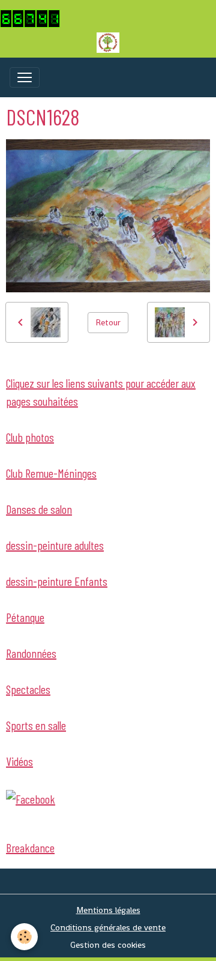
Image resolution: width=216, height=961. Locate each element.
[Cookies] (24, 936)
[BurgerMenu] (25, 77)
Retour (108, 322)
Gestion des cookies (108, 944)
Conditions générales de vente (108, 927)
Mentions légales (108, 910)
